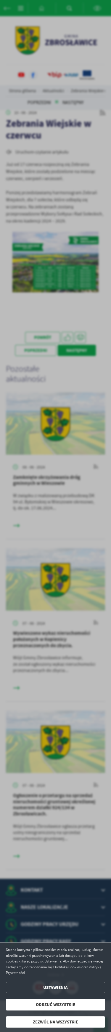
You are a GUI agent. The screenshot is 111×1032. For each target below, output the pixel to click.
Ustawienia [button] (55, 987)
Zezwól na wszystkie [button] (55, 1022)
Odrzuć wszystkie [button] (55, 1005)
